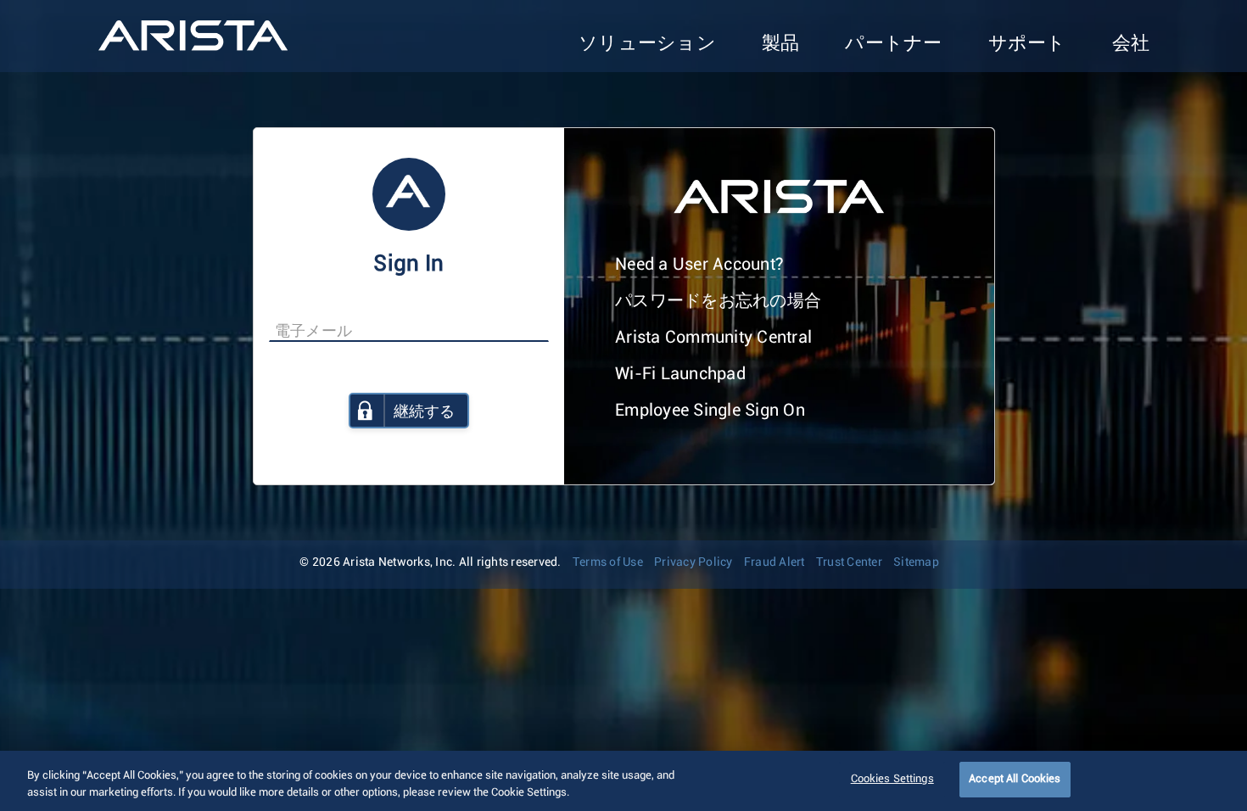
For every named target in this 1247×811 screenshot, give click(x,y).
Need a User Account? (699, 264)
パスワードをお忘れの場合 (718, 301)
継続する (424, 412)
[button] (647, 44)
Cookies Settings (892, 779)
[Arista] (193, 36)
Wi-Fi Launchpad (680, 374)
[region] (623, 781)
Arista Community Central (713, 337)
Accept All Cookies (1014, 779)
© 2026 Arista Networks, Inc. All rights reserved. (430, 562)
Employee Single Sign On (710, 410)
